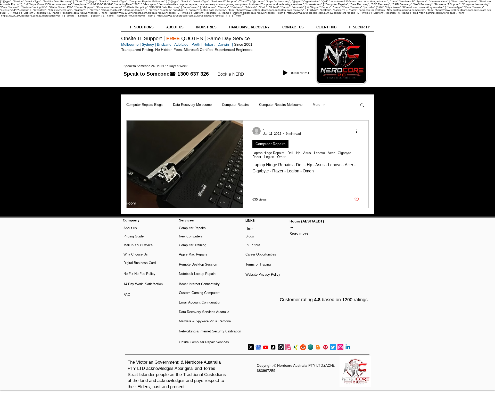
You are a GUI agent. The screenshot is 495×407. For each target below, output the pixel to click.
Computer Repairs (235, 105)
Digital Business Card (139, 263)
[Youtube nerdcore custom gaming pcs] (266, 347)
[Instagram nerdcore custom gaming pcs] (340, 347)
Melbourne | (131, 44)
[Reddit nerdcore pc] (303, 347)
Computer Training (192, 245)
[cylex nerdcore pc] (311, 347)
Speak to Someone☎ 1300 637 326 (166, 74)
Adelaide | (182, 44)
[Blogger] (318, 347)
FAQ (126, 295)
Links (249, 229)
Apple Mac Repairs (193, 254)
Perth (196, 44)
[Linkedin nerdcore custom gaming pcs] (348, 347)
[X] (251, 347)
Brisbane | (165, 44)
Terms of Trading (258, 264)
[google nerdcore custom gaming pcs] (258, 347)
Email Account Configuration (200, 302)
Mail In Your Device (138, 245)
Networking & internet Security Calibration (210, 331)
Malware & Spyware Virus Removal (205, 321)
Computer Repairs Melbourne (280, 105)
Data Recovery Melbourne (192, 105)
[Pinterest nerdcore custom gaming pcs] (325, 347)
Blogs (249, 236)
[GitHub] (281, 347)
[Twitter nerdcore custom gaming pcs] (333, 347)
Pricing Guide (133, 236)
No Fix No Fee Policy (139, 274)
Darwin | (226, 44)
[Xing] (296, 347)
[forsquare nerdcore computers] (288, 347)
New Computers (191, 236)
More (316, 105)
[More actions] (358, 131)
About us (130, 228)
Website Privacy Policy (262, 274)
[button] (230, 74)
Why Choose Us (135, 254)
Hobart (208, 44)
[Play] (285, 72)
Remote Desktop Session (198, 264)
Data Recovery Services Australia (204, 312)
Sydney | (148, 44)
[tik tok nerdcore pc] (273, 347)
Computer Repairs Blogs (144, 105)
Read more (299, 233)
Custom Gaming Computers (199, 293)
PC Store (252, 245)
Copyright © (267, 365)
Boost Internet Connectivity (199, 284)
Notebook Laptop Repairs (198, 274)
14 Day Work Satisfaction (143, 284)
